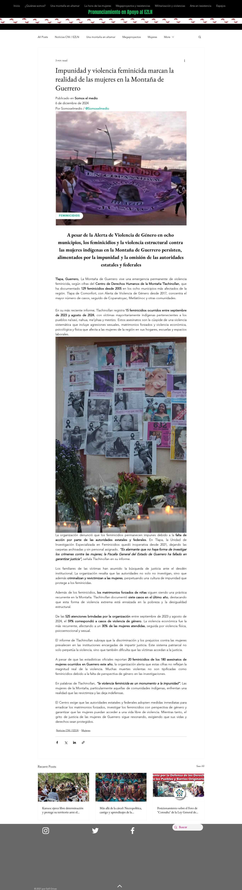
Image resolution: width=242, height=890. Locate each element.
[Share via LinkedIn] (74, 742)
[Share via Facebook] (57, 742)
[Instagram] (45, 830)
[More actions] (184, 60)
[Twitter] (95, 830)
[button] (199, 36)
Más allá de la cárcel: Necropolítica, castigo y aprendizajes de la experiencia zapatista (121, 810)
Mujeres (152, 37)
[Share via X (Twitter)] (65, 742)
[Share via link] (83, 742)
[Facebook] (132, 830)
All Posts (43, 37)
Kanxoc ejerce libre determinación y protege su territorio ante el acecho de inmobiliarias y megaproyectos (62, 810)
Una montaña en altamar (100, 37)
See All (200, 766)
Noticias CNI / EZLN (67, 37)
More (167, 37)
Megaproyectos (131, 37)
